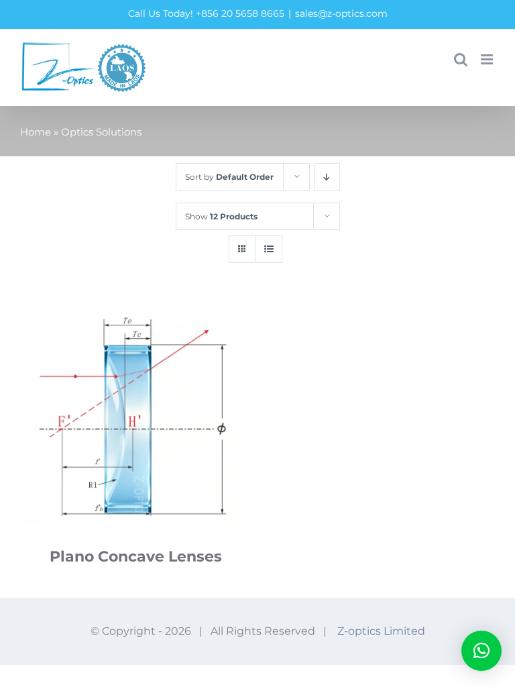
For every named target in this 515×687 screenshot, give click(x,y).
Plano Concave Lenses (136, 556)
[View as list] (268, 249)
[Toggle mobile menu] (488, 59)
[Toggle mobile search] (460, 59)
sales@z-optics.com (341, 13)
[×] (481, 651)
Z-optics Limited (381, 631)
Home (35, 131)
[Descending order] (327, 177)
